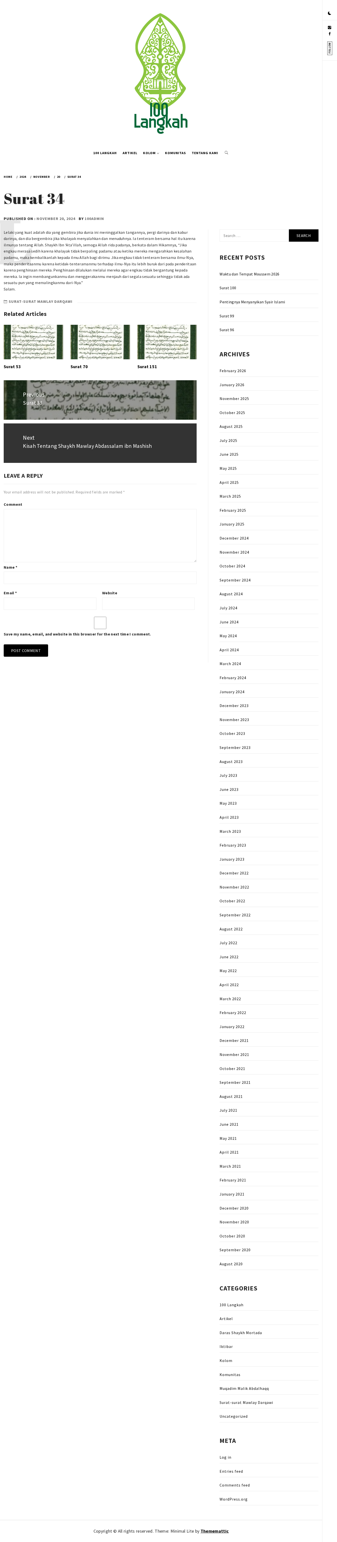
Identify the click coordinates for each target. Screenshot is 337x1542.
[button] (329, 13)
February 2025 (233, 510)
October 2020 (232, 1236)
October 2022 (232, 900)
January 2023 (232, 859)
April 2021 (229, 1152)
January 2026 (232, 384)
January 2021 (232, 1194)
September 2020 (235, 1249)
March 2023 (230, 831)
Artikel (130, 153)
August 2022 (231, 928)
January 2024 (232, 691)
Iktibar (226, 1346)
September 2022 (235, 914)
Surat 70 (79, 366)
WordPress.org (234, 1499)
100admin (94, 218)
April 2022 (229, 984)
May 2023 (228, 803)
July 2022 (228, 942)
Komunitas (175, 153)
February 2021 (233, 1180)
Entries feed (231, 1471)
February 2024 (233, 677)
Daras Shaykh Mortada (241, 1332)
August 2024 (231, 593)
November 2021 (234, 1054)
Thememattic (215, 1531)
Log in (225, 1457)
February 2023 (233, 845)
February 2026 (233, 370)
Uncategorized (234, 1416)
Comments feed (235, 1485)
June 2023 (229, 789)
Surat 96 (227, 329)
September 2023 (235, 747)
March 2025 (230, 496)
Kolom (149, 153)
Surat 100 (228, 287)
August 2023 (231, 761)
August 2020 (231, 1263)
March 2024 (230, 663)
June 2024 (229, 621)
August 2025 (231, 426)
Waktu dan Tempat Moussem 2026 (249, 274)
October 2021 (232, 1068)
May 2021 (228, 1138)
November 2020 (234, 1221)
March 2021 (230, 1166)
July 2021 (228, 1110)
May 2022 (228, 970)
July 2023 (228, 775)
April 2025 (229, 482)
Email (10, 592)
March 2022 (230, 998)
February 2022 (233, 1012)
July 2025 (228, 440)
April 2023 (229, 817)
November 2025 (234, 398)
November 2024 (234, 552)
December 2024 (234, 538)
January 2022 (232, 1026)
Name (10, 567)
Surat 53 (12, 366)
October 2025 (232, 412)
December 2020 (234, 1208)
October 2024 (232, 565)
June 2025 (229, 454)
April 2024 (229, 649)
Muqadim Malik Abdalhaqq (244, 1388)
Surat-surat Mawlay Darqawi (41, 301)
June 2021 (229, 1124)
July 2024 (228, 607)
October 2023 (232, 733)
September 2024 (235, 580)
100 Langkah (105, 153)
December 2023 (234, 705)
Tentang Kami (205, 153)
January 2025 (232, 524)
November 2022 (234, 887)
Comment (13, 504)
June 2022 (229, 956)
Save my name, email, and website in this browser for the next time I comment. (77, 634)
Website (109, 592)
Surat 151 (147, 366)
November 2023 (234, 719)
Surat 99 (227, 315)
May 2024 (228, 635)
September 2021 (235, 1082)
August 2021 (231, 1096)
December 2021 (234, 1040)
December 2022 (234, 873)
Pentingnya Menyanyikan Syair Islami (252, 301)
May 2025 (228, 468)
